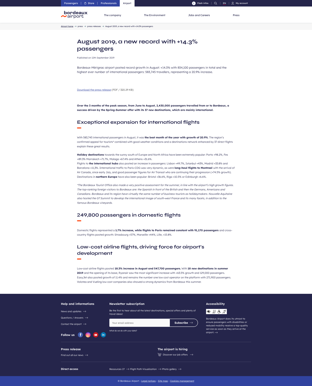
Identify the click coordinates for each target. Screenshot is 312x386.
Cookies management (182, 380)
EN (224, 3)
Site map (163, 380)
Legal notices (148, 380)
